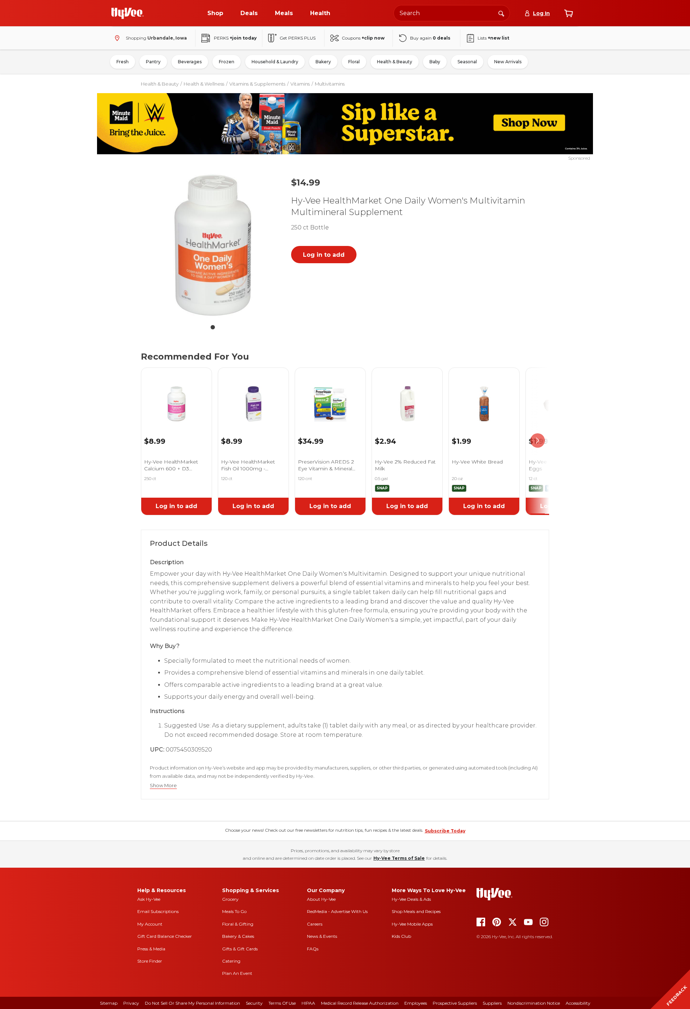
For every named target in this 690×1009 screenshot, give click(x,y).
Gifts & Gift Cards (240, 948)
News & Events (322, 936)
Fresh (122, 61)
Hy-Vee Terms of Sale (399, 858)
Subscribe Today (445, 831)
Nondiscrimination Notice (533, 1003)
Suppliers (492, 1003)
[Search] (501, 13)
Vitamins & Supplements (257, 84)
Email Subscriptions (158, 911)
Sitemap (109, 1003)
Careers (314, 924)
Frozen (226, 61)
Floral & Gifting (237, 924)
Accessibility (578, 1003)
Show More (163, 785)
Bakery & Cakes (238, 936)
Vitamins (300, 84)
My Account (149, 924)
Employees (415, 1003)
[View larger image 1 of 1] (213, 245)
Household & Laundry (275, 61)
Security (254, 1003)
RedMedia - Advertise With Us (337, 911)
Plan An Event (237, 973)
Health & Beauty (394, 61)
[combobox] (452, 13)
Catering (231, 961)
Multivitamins (330, 84)
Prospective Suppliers (455, 1003)
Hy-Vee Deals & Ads (411, 899)
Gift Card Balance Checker (164, 936)
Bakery (323, 61)
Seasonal (467, 61)
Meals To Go (234, 911)
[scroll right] (537, 440)
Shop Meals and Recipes (416, 911)
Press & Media (151, 948)
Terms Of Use (282, 1003)
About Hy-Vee (321, 899)
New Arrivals (507, 61)
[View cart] (568, 13)
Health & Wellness (204, 84)
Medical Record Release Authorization (360, 1003)
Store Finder (149, 961)
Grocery (230, 899)
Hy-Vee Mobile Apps (412, 924)
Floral (354, 61)
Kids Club (401, 936)
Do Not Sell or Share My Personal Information (192, 1003)
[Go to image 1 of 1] (212, 327)
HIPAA (308, 1003)
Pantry (153, 61)
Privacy (131, 1003)
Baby (434, 61)
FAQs (312, 948)
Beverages (190, 61)
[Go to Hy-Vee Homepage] (127, 13)
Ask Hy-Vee (148, 899)
